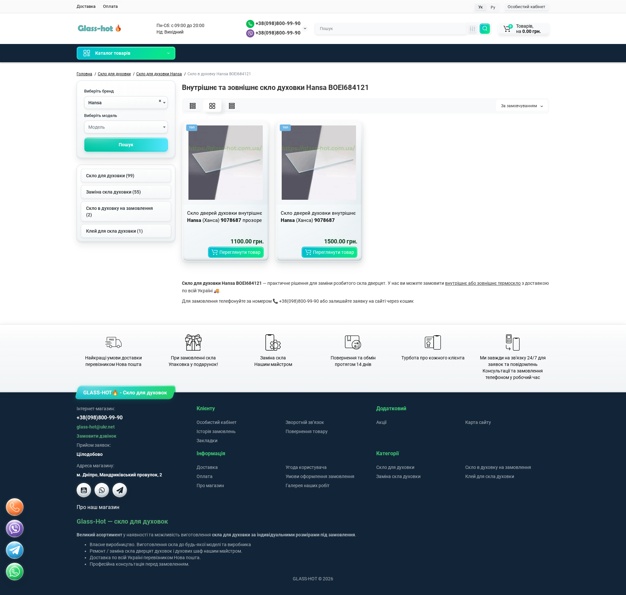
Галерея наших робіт (308, 485)
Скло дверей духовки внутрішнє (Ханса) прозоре (224, 216)
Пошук (126, 144)
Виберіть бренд (99, 91)
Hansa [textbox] (95, 102)
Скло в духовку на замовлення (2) (119, 211)
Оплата (110, 6)
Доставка (86, 6)
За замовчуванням (519, 106)
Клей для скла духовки (489, 476)
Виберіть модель (100, 115)
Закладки (207, 440)
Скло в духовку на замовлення (498, 467)
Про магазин (210, 485)
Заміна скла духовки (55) (113, 192)
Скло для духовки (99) (110, 175)
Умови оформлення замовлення (320, 476)
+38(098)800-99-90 (277, 23)
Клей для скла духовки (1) (114, 231)
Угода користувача (306, 467)
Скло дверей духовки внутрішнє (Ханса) (318, 216)
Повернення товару (307, 431)
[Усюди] (472, 28)
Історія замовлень (216, 431)
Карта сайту (478, 422)
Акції (381, 422)
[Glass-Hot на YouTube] (84, 490)
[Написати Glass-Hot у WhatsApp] (14, 571)
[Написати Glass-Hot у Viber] (102, 490)
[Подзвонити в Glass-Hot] (14, 507)
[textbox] (126, 127)
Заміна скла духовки (398, 476)
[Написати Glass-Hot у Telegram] (119, 490)
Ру (493, 7)
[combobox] (126, 102)
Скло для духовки (395, 467)
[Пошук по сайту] (485, 28)
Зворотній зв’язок (305, 422)
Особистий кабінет (526, 6)
